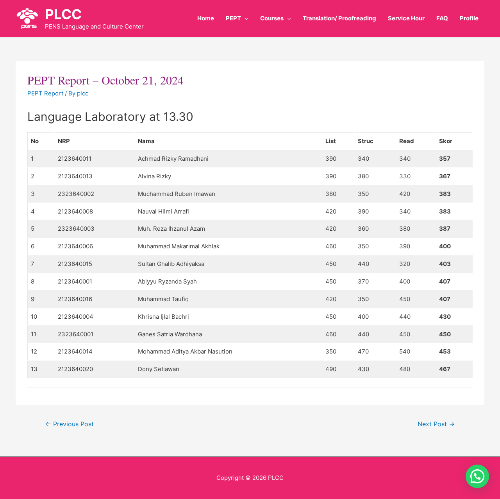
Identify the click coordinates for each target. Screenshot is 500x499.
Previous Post (69, 424)
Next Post (436, 424)
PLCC (63, 14)
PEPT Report (45, 93)
